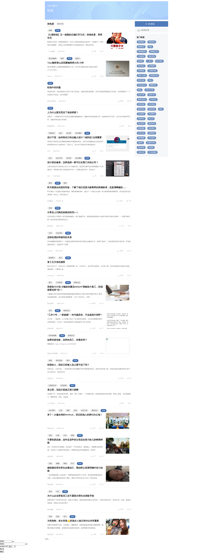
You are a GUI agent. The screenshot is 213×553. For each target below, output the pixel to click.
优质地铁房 (142, 51)
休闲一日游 (142, 75)
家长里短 (59, 360)
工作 (50, 233)
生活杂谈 (64, 385)
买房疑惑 (152, 66)
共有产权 (141, 94)
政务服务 (152, 128)
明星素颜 (141, 138)
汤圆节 (140, 142)
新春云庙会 (142, 99)
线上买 (151, 118)
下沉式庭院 (152, 152)
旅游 (65, 463)
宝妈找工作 (52, 385)
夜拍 (160, 109)
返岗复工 (52, 258)
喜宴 (150, 46)
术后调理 (141, 114)
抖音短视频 (52, 335)
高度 (2, 544)
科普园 (151, 147)
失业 (50, 310)
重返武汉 (153, 85)
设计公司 (59, 158)
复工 (60, 258)
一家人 (149, 61)
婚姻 (57, 463)
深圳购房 (141, 70)
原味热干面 (154, 75)
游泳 (57, 516)
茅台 (68, 360)
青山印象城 (52, 58)
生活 (50, 208)
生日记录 (141, 123)
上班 (60, 410)
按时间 (60, 24)
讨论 (57, 491)
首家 (68, 410)
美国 (72, 435)
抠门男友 (159, 61)
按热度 (50, 24)
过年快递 (152, 104)
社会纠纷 (59, 233)
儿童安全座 (152, 70)
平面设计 (52, 133)
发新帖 (151, 24)
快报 (139, 90)
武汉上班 (84, 410)
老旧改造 (152, 109)
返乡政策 (141, 147)
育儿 (72, 463)
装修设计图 (151, 142)
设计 (60, 133)
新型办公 (95, 410)
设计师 (69, 133)
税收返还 (141, 42)
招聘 (62, 58)
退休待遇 (152, 56)
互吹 (150, 80)
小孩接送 (141, 56)
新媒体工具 (154, 51)
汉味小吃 (141, 152)
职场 (57, 30)
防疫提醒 (141, 128)
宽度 (2, 541)
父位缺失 (152, 138)
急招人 (77, 58)
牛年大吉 (153, 99)
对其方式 (4, 546)
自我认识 (71, 335)
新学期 (140, 61)
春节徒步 (141, 66)
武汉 (75, 410)
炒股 (50, 360)
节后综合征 (142, 85)
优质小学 (152, 94)
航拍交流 (141, 109)
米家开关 (141, 118)
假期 (50, 30)
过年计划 (141, 133)
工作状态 (59, 282)
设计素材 (78, 133)
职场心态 (77, 282)
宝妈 (50, 435)
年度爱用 (152, 114)
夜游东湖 (152, 123)
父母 (57, 435)
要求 (50, 183)
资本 (65, 183)
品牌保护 (152, 133)
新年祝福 (141, 104)
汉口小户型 (149, 90)
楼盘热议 (141, 46)
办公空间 (52, 410)
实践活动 (152, 42)
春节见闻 (141, 80)
